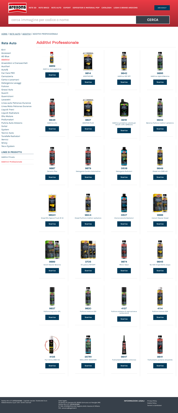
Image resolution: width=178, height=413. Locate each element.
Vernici (4, 139)
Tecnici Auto (7, 133)
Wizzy (4, 143)
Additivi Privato (8, 157)
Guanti (4, 93)
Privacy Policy (152, 401)
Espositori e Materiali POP (86, 8)
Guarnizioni (7, 96)
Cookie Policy (151, 403)
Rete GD (32, 8)
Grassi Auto (7, 89)
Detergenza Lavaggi (11, 83)
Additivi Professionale (11, 162)
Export (67, 8)
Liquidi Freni (7, 109)
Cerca (152, 20)
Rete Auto (56, 8)
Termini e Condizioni (154, 405)
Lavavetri (6, 99)
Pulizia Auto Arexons (11, 123)
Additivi (26, 34)
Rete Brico (44, 8)
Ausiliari (5, 66)
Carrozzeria (7, 76)
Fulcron (5, 86)
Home (4, 34)
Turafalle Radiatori (10, 136)
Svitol (4, 126)
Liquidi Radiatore (10, 113)
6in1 (3, 49)
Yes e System (8, 146)
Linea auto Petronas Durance (16, 103)
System (5, 129)
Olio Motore (7, 116)
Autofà (4, 69)
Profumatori (7, 119)
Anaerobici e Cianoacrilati (14, 63)
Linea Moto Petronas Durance (16, 106)
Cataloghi (107, 8)
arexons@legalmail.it (69, 408)
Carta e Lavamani (10, 79)
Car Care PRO (8, 73)
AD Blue (5, 56)
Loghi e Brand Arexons (126, 8)
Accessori (6, 53)
